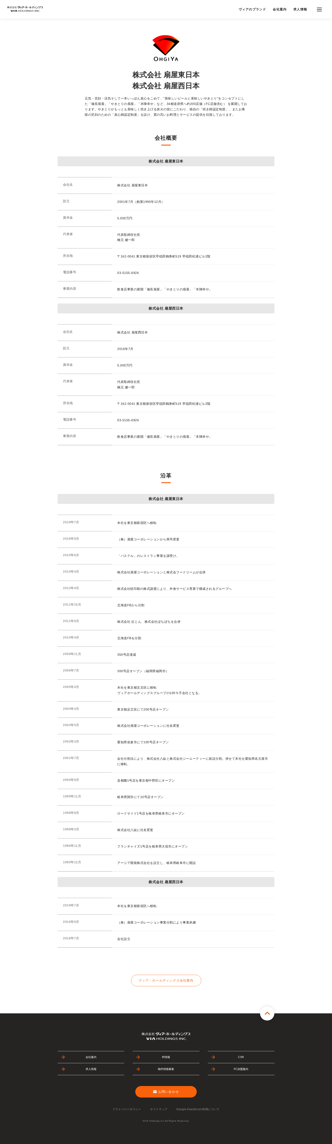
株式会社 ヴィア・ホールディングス (25, 9)
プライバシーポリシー (126, 1109)
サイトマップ (158, 1109)
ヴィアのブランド (252, 9)
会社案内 (280, 9)
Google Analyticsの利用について (198, 1109)
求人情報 (300, 9)
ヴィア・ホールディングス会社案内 (165, 980)
